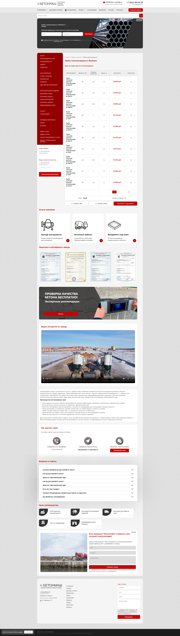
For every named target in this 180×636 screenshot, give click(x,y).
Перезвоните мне (120, 450)
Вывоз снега (44, 131)
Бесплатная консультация (50, 174)
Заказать (60, 314)
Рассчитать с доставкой (125, 203)
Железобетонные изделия (49, 90)
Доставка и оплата (56, 10)
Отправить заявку (112, 567)
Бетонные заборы (46, 102)
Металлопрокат (45, 73)
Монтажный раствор (47, 58)
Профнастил (44, 79)
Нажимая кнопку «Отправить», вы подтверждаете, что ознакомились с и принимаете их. (67, 41)
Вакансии (102, 10)
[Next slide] (136, 247)
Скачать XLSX (102, 203)
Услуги (81, 10)
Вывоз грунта (45, 134)
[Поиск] (141, 16)
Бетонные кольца (46, 96)
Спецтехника (91, 10)
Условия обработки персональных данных (82, 633)
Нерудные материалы (47, 120)
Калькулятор (71, 10)
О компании (41, 10)
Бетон (42, 55)
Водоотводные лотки (47, 105)
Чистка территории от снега (50, 137)
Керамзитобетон (46, 61)
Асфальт (43, 125)
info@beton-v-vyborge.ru (114, 2)
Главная (67, 57)
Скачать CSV (78, 203)
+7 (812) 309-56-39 (135, 2)
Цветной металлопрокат (49, 85)
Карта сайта (69, 605)
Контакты (120, 10)
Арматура (43, 82)
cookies (20, 632)
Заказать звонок (135, 10)
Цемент (42, 64)
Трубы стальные (46, 76)
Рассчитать (88, 34)
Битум (42, 123)
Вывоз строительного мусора (48, 141)
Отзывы (111, 10)
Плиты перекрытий (47, 99)
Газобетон (43, 67)
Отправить (129, 617)
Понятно (28, 632)
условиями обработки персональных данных (127, 613)
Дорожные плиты (46, 93)
